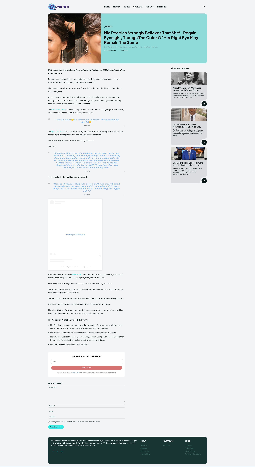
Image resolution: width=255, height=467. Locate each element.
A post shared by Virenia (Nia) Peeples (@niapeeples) (75, 267)
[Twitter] (62, 451)
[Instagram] (57, 451)
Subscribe (86, 368)
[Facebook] (53, 451)
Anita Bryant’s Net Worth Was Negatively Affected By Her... (187, 89)
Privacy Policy (76, 372)
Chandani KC (112, 50)
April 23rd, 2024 (58, 131)
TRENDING (108, 26)
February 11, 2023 (58, 109)
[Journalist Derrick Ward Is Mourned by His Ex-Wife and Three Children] (189, 114)
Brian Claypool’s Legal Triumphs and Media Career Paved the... (188, 163)
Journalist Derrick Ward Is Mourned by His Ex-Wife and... (187, 125)
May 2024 (76, 274)
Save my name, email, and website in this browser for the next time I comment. (76, 422)
